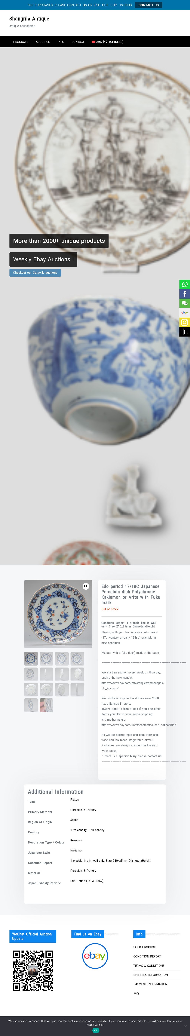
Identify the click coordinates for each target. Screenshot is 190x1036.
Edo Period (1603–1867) (86, 881)
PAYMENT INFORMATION (150, 984)
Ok (96, 1030)
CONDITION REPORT (147, 956)
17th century (78, 830)
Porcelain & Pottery (83, 810)
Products (20, 42)
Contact (78, 42)
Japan (74, 820)
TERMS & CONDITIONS (149, 966)
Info (61, 42)
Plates (74, 799)
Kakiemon (76, 840)
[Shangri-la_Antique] (184, 303)
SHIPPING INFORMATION (150, 975)
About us (43, 42)
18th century (96, 830)
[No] (185, 1026)
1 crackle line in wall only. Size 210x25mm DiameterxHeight (110, 860)
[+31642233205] (184, 284)
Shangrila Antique (29, 19)
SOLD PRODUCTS (145, 947)
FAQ (136, 993)
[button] (86, 586)
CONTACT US (148, 5)
